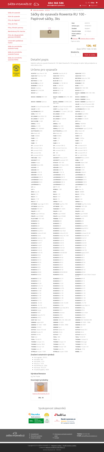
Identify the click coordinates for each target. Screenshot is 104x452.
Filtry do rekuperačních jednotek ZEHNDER (15, 36)
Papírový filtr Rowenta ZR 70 (40, 394)
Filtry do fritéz (12, 24)
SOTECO (47, 10)
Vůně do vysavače (14, 16)
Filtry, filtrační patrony (15, 28)
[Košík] (96, 2)
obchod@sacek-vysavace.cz (89, 436)
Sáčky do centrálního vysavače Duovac (15, 53)
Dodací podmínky (36, 438)
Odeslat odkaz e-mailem (87, 38)
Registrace (93, 5)
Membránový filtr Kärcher (16, 31)
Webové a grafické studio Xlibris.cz (55, 447)
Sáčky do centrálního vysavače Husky (15, 47)
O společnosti (35, 434)
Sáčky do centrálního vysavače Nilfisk (15, 59)
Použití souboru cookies (69, 445)
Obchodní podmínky (36, 436)
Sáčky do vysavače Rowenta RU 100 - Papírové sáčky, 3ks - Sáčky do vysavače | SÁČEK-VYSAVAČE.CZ (23, 4)
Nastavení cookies (56, 445)
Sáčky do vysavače (14, 13)
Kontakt (56, 438)
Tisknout (75, 38)
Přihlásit (84, 5)
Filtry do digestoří (14, 20)
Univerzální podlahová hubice (15, 42)
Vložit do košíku (89, 55)
